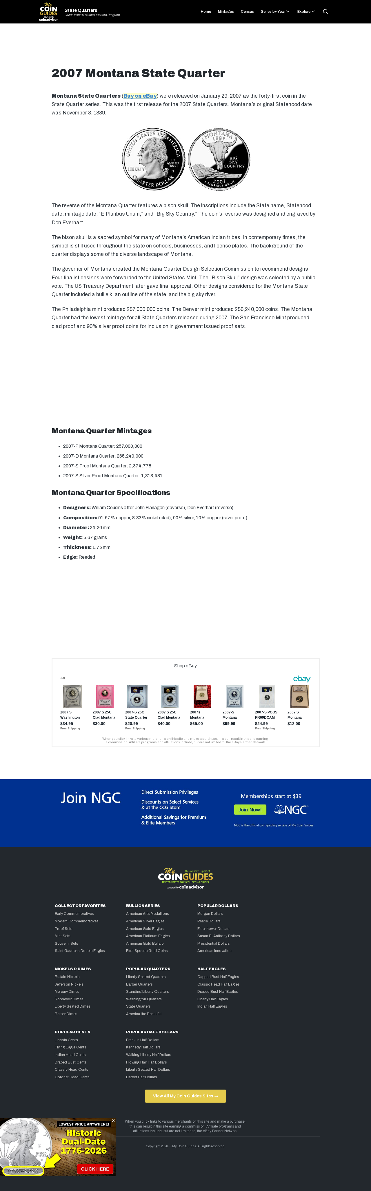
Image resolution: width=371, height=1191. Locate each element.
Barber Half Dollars (141, 1077)
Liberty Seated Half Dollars (148, 1070)
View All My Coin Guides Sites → (185, 1096)
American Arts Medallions (147, 914)
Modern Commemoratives (77, 921)
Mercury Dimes (67, 992)
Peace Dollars (209, 921)
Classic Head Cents (71, 1070)
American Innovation (214, 951)
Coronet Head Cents (72, 1077)
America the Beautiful (143, 1014)
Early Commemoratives (74, 914)
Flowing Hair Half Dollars (146, 1062)
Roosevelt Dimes (69, 999)
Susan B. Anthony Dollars (218, 936)
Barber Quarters (139, 984)
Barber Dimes (66, 1014)
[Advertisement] (185, 47)
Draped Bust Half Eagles (217, 992)
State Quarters (81, 10)
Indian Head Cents (70, 1055)
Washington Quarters (144, 999)
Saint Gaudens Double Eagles (80, 951)
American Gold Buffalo (145, 943)
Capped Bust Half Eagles (218, 977)
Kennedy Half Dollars (143, 1047)
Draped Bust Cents (71, 1062)
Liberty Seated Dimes (72, 1006)
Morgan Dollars (210, 914)
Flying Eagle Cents (70, 1047)
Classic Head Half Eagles (218, 984)
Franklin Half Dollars (142, 1040)
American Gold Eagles (145, 929)
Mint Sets (62, 936)
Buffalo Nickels (67, 977)
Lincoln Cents (66, 1040)
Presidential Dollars (213, 943)
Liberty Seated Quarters (146, 977)
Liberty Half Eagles (212, 999)
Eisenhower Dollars (213, 929)
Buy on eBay (140, 96)
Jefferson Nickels (69, 984)
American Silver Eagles (145, 921)
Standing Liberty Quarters (147, 992)
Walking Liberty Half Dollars (148, 1055)
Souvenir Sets (66, 943)
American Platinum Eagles (148, 936)
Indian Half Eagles (212, 1006)
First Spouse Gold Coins (147, 951)
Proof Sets (63, 929)
